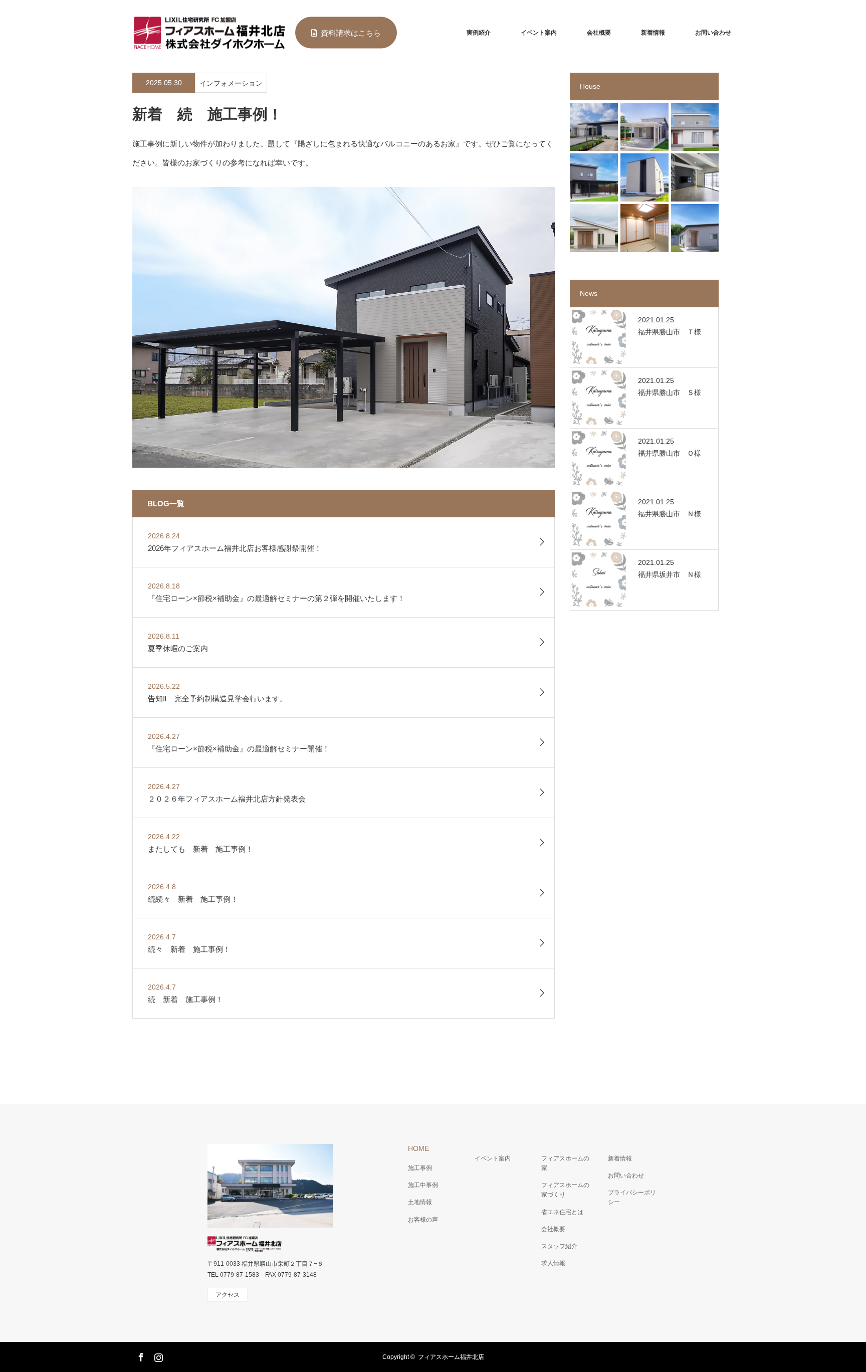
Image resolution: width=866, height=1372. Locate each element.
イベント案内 (539, 32)
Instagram (157, 1355)
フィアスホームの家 (565, 1163)
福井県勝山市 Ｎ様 (669, 514)
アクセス (227, 1294)
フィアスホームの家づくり (565, 1190)
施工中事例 (423, 1185)
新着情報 (653, 32)
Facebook (139, 1355)
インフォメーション (231, 83)
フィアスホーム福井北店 (451, 1356)
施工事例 (420, 1167)
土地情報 (420, 1202)
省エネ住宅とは (562, 1212)
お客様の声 (423, 1219)
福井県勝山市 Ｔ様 (669, 332)
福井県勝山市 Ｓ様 (669, 392)
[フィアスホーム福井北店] (208, 33)
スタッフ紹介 (559, 1246)
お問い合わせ (713, 32)
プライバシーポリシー (632, 1197)
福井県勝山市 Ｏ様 (669, 453)
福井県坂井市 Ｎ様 (669, 574)
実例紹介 (479, 32)
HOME (418, 1148)
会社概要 (599, 32)
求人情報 (553, 1263)
